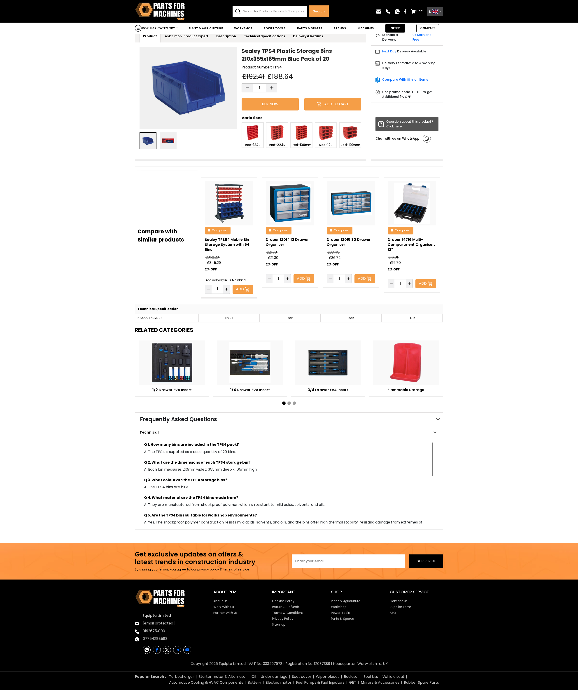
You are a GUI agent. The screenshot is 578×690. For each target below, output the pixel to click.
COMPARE (427, 28)
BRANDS (340, 28)
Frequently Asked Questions (178, 419)
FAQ (393, 612)
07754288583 (155, 638)
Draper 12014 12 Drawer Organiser (287, 242)
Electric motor (278, 682)
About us (220, 601)
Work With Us (223, 607)
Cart (419, 11)
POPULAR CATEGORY (158, 28)
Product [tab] (150, 36)
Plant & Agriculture (206, 28)
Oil (254, 676)
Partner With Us (225, 612)
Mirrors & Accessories (380, 682)
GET (352, 682)
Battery (254, 682)
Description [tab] (226, 36)
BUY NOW (270, 104)
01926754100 (154, 631)
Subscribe (426, 561)
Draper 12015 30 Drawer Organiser (349, 242)
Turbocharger (181, 676)
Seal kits (371, 676)
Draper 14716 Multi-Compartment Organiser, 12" (411, 244)
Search (319, 11)
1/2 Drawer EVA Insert (172, 389)
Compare (219, 230)
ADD (240, 288)
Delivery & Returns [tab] (308, 36)
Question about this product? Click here (409, 124)
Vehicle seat (393, 676)
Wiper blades (327, 676)
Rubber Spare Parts (421, 682)
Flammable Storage (405, 389)
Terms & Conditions (287, 612)
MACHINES (366, 28)
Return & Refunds (286, 607)
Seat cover (301, 676)
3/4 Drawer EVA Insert (328, 389)
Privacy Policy (282, 618)
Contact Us (399, 601)
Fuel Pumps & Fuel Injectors (320, 682)
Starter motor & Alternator (223, 676)
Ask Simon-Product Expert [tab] (186, 36)
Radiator (351, 676)
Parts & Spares (309, 28)
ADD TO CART (336, 104)
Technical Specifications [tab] (264, 36)
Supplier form (400, 607)
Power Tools (275, 28)
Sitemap (278, 624)
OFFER (395, 28)
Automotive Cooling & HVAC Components (206, 682)
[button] (284, 403)
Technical (149, 432)
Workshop (243, 28)
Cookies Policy (283, 601)
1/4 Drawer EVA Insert (250, 389)
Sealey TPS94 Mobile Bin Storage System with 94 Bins (227, 244)
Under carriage (274, 676)
